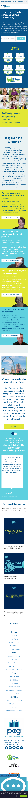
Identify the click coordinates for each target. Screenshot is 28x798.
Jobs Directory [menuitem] (14, 666)
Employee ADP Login (20, 2)
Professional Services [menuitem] (14, 711)
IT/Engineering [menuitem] (14, 704)
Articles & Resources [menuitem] (14, 663)
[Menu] (25, 6)
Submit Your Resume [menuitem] (14, 669)
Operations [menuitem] (14, 707)
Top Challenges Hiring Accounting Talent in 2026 (12, 577)
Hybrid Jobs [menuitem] (14, 680)
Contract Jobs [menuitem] (14, 693)
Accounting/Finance (10, 114)
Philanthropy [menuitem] (14, 642)
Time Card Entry (6, 2)
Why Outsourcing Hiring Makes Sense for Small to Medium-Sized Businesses (14, 614)
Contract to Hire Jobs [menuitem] (14, 690)
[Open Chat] (13, 787)
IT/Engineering (8, 117)
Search (21, 38)
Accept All (23, 796)
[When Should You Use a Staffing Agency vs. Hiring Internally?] (14, 530)
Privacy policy (4, 796)
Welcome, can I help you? (8, 775)
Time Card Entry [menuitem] (14, 656)
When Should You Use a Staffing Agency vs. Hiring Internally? (13, 547)
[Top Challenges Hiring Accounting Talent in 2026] (14, 563)
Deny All (13, 796)
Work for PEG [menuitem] (14, 646)
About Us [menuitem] (14, 636)
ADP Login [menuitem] (14, 659)
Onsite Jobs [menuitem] (14, 683)
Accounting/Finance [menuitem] (14, 700)
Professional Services (10, 123)
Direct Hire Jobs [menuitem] (14, 687)
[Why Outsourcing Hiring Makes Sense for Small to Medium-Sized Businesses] (14, 596)
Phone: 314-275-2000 (11, 744)
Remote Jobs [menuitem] (14, 677)
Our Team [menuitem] (14, 639)
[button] (10, 217)
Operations (6, 120)
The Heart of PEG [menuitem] (14, 649)
